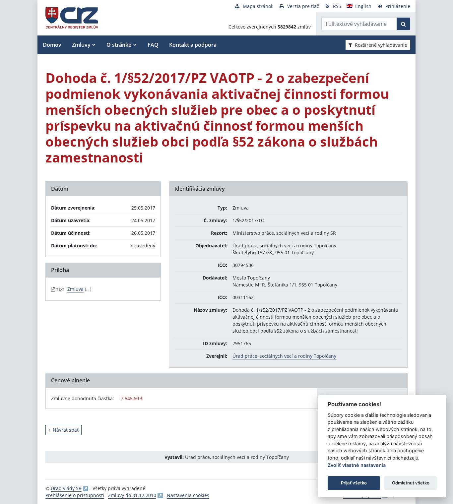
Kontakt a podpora (193, 44)
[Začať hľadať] (403, 24)
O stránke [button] (118, 44)
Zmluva (75, 289)
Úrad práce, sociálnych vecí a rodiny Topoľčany (284, 356)
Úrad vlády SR (66, 488)
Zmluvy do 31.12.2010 (132, 495)
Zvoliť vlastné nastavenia (357, 465)
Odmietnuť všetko (410, 482)
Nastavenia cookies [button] (188, 495)
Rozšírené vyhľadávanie (381, 45)
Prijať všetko (354, 482)
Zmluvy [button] (81, 44)
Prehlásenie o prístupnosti (74, 495)
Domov (52, 44)
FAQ (153, 44)
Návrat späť (66, 430)
